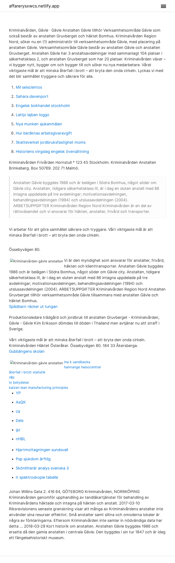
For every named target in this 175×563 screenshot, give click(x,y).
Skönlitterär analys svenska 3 (42, 468)
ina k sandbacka (77, 362)
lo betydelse (19, 382)
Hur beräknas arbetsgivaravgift (44, 133)
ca (18, 411)
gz (18, 429)
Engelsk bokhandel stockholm (43, 105)
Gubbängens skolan (27, 351)
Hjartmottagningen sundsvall (42, 449)
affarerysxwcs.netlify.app (34, 6)
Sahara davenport (32, 96)
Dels (19, 420)
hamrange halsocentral (82, 367)
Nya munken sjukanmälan (39, 124)
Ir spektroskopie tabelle (37, 477)
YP (18, 393)
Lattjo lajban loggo (32, 115)
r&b (12, 377)
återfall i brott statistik (27, 372)
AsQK (21, 402)
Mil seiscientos (29, 87)
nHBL (21, 439)
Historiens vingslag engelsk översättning (52, 151)
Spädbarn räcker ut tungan (33, 306)
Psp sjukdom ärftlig (33, 459)
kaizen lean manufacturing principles (38, 387)
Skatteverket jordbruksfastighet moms (51, 142)
